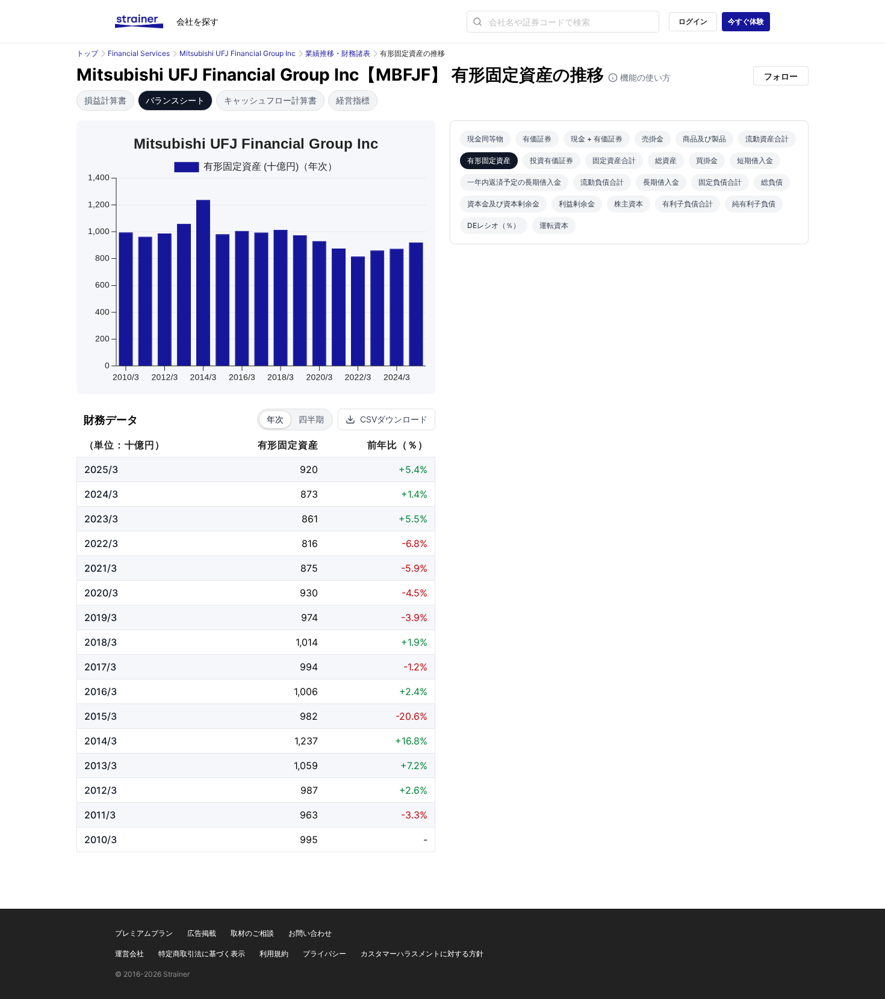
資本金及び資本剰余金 (503, 203)
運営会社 (129, 953)
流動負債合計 (602, 182)
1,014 (307, 642)
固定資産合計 (614, 160)
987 (309, 790)
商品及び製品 (704, 138)
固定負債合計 (720, 182)
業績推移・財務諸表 (337, 53)
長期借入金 (661, 182)
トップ (87, 53)
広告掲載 (201, 933)
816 (310, 543)
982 (309, 716)
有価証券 (537, 138)
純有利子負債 (753, 203)
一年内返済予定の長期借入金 (514, 182)
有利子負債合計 (687, 203)
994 (309, 667)
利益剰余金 (577, 203)
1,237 (306, 741)
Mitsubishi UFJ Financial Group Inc (237, 53)
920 (309, 469)
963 (309, 815)
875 (309, 568)
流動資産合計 (767, 138)
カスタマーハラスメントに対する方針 (422, 953)
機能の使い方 (644, 77)
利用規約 (273, 953)
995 (309, 840)
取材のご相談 (252, 933)
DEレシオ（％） (493, 225)
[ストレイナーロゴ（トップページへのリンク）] (145, 21)
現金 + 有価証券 (597, 138)
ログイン (692, 21)
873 (309, 494)
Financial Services (139, 53)
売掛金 (652, 138)
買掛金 (707, 160)
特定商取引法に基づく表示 (201, 953)
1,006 (306, 691)
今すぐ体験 (746, 21)
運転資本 (553, 225)
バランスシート (175, 100)
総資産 (666, 160)
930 (309, 593)
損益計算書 (105, 100)
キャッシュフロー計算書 (270, 100)
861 (310, 519)
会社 (197, 21)
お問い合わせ (310, 933)
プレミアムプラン (144, 933)
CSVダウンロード (393, 419)
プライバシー (324, 953)
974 (309, 617)
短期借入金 (755, 160)
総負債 (772, 182)
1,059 (306, 765)
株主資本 (628, 203)
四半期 (311, 419)
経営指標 (353, 100)
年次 (275, 419)
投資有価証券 (551, 160)
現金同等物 (485, 138)
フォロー (781, 76)
